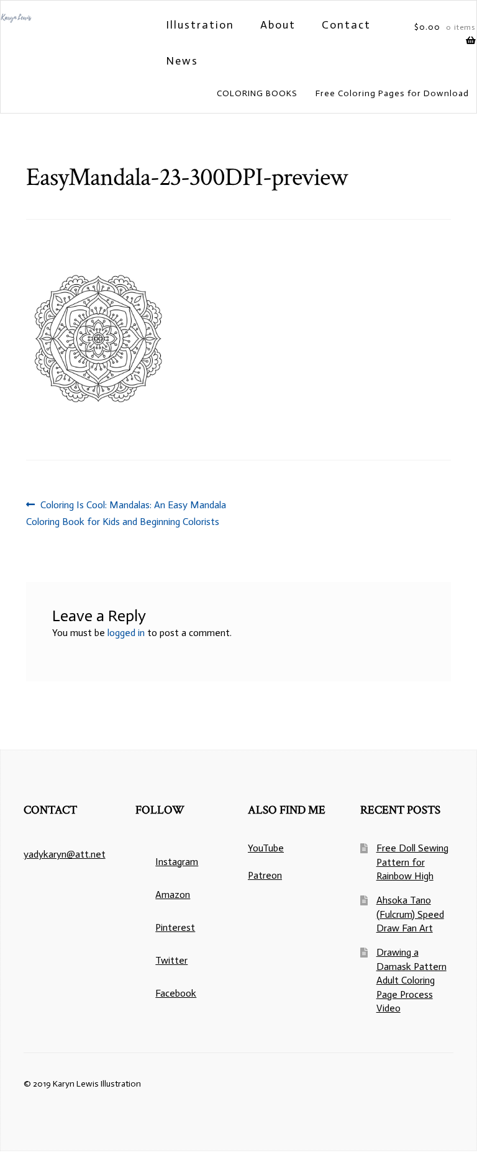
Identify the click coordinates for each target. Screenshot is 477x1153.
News (182, 61)
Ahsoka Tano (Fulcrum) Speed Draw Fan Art (410, 914)
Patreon (265, 875)
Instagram (176, 862)
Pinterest (175, 927)
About (278, 25)
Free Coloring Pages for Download (392, 93)
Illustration (200, 25)
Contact (346, 25)
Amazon (172, 894)
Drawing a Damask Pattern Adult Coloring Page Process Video (411, 980)
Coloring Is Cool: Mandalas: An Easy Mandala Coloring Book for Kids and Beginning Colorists (126, 512)
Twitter (171, 960)
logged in (126, 633)
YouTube (266, 848)
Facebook (175, 993)
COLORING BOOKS (257, 93)
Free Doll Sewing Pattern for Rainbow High (412, 862)
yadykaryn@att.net (65, 854)
